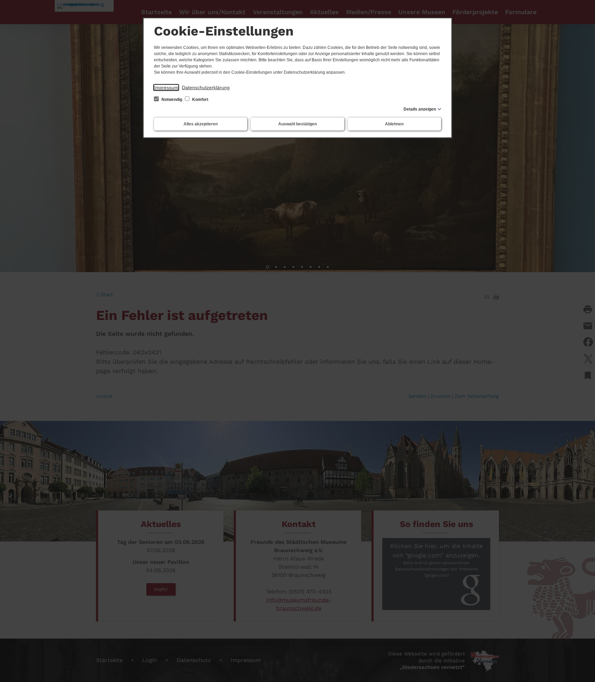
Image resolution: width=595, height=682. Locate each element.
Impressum (166, 87)
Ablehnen (394, 124)
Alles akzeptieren (201, 124)
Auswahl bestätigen (297, 124)
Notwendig (171, 99)
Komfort (199, 99)
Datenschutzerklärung (206, 87)
